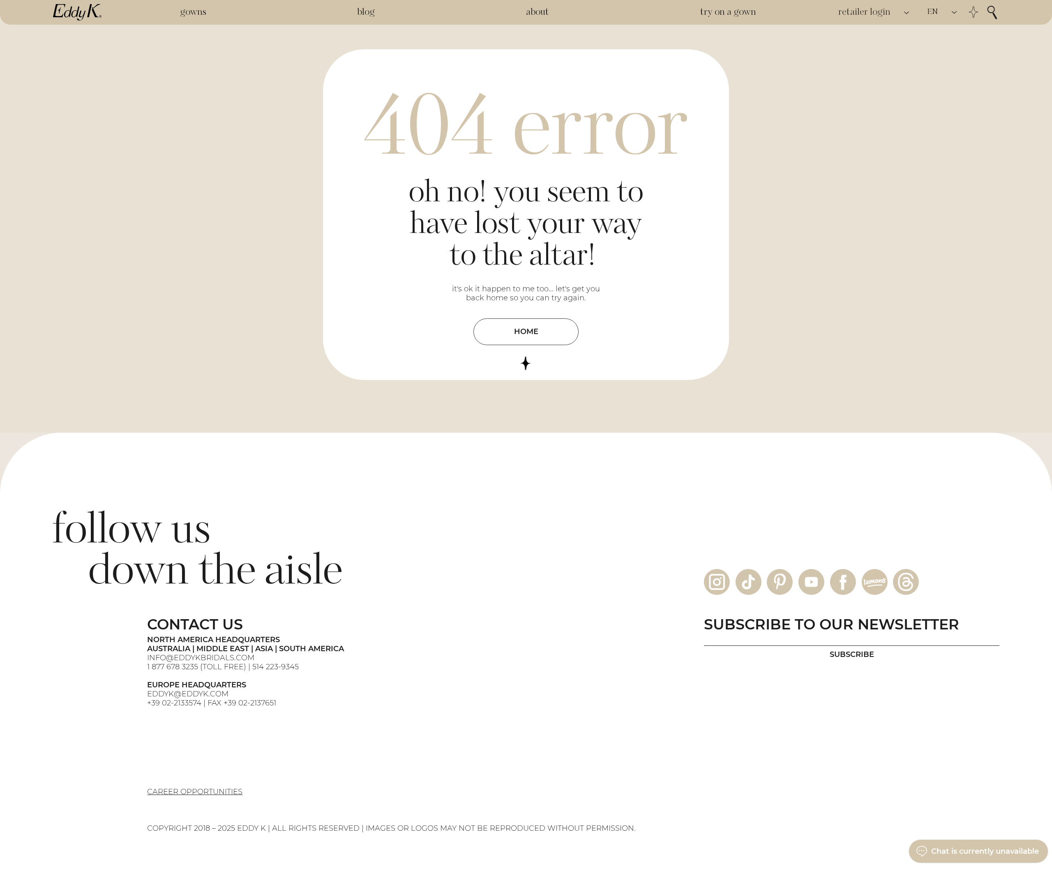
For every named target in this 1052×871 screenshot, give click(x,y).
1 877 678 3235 (172, 666)
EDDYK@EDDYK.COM (187, 693)
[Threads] (906, 582)
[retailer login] (907, 12)
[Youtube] (811, 582)
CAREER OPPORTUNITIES (194, 791)
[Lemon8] (875, 582)
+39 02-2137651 (250, 702)
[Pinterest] (780, 582)
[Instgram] (717, 582)
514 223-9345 (275, 666)
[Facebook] (843, 582)
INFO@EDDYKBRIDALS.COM (201, 657)
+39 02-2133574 (174, 702)
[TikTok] (748, 582)
